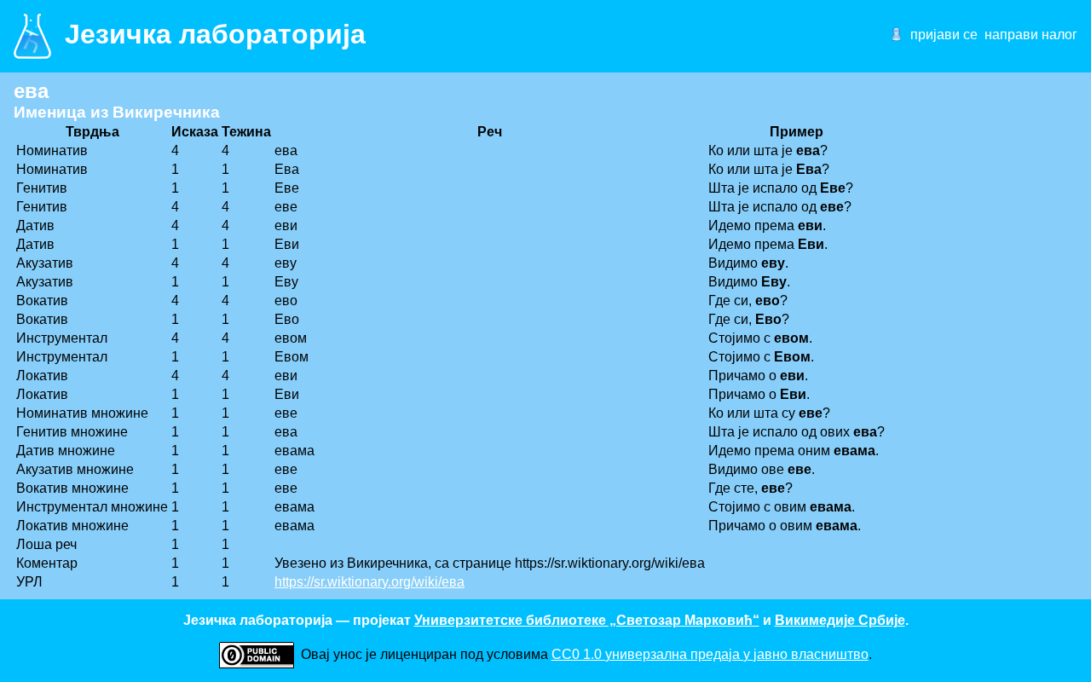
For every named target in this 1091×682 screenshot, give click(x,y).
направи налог (1030, 34)
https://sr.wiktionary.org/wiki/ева (369, 582)
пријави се (944, 34)
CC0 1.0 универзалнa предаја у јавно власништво (710, 654)
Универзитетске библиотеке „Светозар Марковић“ (586, 620)
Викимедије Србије (840, 620)
